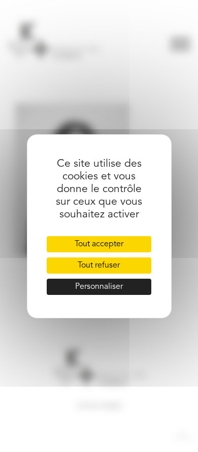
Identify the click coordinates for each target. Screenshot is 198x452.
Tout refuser (99, 265)
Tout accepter (99, 244)
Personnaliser (99, 287)
